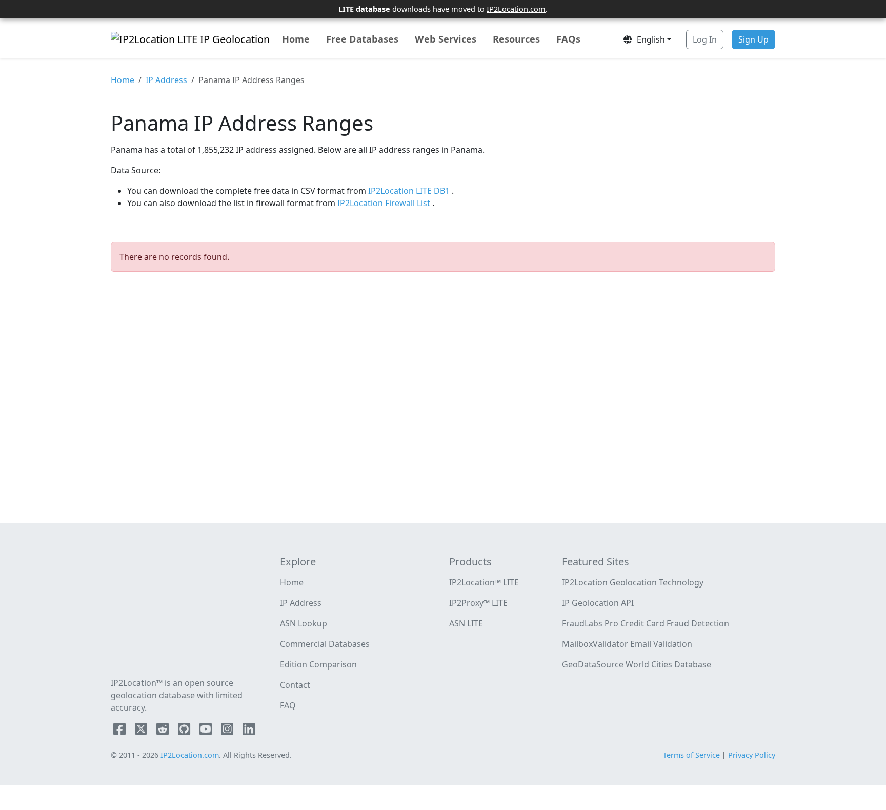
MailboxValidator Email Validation (627, 644)
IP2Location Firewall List (384, 203)
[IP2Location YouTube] (206, 731)
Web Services (445, 39)
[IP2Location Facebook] (120, 731)
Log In (705, 39)
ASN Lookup (303, 623)
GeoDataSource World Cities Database (636, 664)
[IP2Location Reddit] (163, 731)
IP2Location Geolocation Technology (632, 582)
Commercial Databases (325, 644)
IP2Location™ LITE (484, 582)
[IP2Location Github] (185, 731)
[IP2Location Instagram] (228, 731)
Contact (295, 685)
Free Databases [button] (362, 39)
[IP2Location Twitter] (142, 731)
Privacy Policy (751, 755)
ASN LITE (466, 623)
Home (296, 39)
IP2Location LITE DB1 (410, 190)
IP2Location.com (516, 9)
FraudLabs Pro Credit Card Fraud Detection (645, 623)
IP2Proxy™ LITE (478, 603)
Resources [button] (516, 39)
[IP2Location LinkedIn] (248, 731)
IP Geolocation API (598, 603)
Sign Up (753, 39)
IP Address (166, 80)
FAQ (288, 705)
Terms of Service (691, 755)
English (649, 39)
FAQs (568, 39)
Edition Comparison (318, 664)
